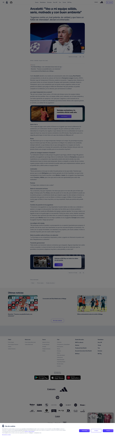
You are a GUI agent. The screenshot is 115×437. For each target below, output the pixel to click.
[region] (57, 430)
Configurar (96, 430)
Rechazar (108, 430)
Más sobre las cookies (6, 434)
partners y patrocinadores (29, 431)
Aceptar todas (84, 430)
